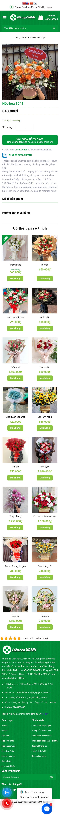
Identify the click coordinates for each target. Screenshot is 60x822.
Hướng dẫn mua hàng (16, 212)
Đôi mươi (44, 367)
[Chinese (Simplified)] (31, 3)
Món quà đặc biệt (15, 317)
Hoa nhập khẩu (8, 766)
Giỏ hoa (5, 730)
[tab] (30, 199)
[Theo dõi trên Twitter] (14, 789)
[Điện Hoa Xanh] (22, 17)
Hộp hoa (5, 736)
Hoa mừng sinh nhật (36, 37)
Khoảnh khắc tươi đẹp (44, 516)
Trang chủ (19, 37)
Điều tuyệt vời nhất (15, 416)
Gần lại (15, 616)
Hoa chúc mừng (8, 746)
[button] (4, 17)
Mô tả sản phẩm (12, 198)
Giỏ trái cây (6, 761)
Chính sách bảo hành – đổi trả (45, 741)
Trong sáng (15, 264)
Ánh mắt (44, 317)
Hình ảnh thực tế (39, 751)
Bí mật (44, 264)
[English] (28, 3)
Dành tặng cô (44, 566)
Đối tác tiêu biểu (39, 756)
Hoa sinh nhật (8, 741)
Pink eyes (45, 466)
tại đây (45, 714)
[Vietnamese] (24, 3)
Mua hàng (15, 278)
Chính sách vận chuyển (42, 736)
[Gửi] (54, 28)
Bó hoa (5, 725)
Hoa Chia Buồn (8, 751)
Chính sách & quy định (41, 725)
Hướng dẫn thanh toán (41, 730)
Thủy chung (15, 516)
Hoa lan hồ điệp (8, 756)
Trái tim (15, 466)
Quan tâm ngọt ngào (15, 566)
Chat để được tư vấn (20, 155)
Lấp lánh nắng (45, 416)
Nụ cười (45, 616)
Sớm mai (15, 367)
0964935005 (21, 149)
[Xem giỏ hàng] (40, 17)
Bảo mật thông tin (39, 746)
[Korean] (35, 3)
